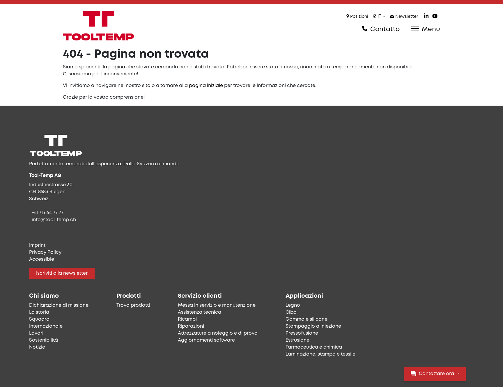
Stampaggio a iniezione (313, 326)
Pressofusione (302, 333)
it (379, 16)
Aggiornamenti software (206, 340)
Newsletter (406, 17)
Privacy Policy (45, 252)
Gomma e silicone (306, 319)
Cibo (291, 312)
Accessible (41, 259)
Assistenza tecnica (199, 312)
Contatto (384, 29)
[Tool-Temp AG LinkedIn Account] (426, 17)
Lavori (36, 333)
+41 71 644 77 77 (47, 213)
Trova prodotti (133, 305)
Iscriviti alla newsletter (62, 273)
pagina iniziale (206, 86)
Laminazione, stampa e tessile (320, 354)
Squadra (39, 319)
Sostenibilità (43, 340)
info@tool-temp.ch (54, 220)
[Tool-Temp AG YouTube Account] (435, 17)
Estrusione (297, 340)
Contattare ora (436, 374)
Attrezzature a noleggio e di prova (218, 333)
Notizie (37, 347)
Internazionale (46, 326)
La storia (39, 312)
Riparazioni (191, 326)
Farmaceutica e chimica (314, 347)
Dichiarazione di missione (58, 305)
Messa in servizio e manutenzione (217, 305)
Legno (293, 305)
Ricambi (187, 319)
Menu (430, 29)
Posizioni (358, 17)
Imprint (37, 245)
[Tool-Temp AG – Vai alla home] (98, 25)
